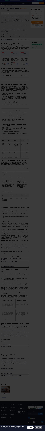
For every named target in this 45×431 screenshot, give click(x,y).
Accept (30, 427)
